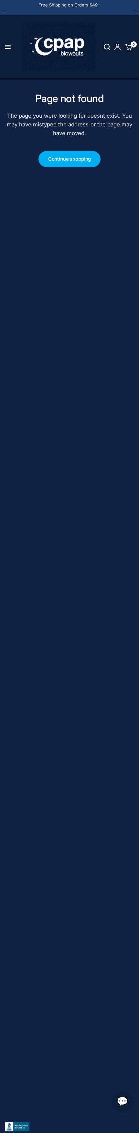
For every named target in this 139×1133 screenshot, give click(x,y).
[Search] (107, 47)
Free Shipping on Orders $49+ (69, 4)
